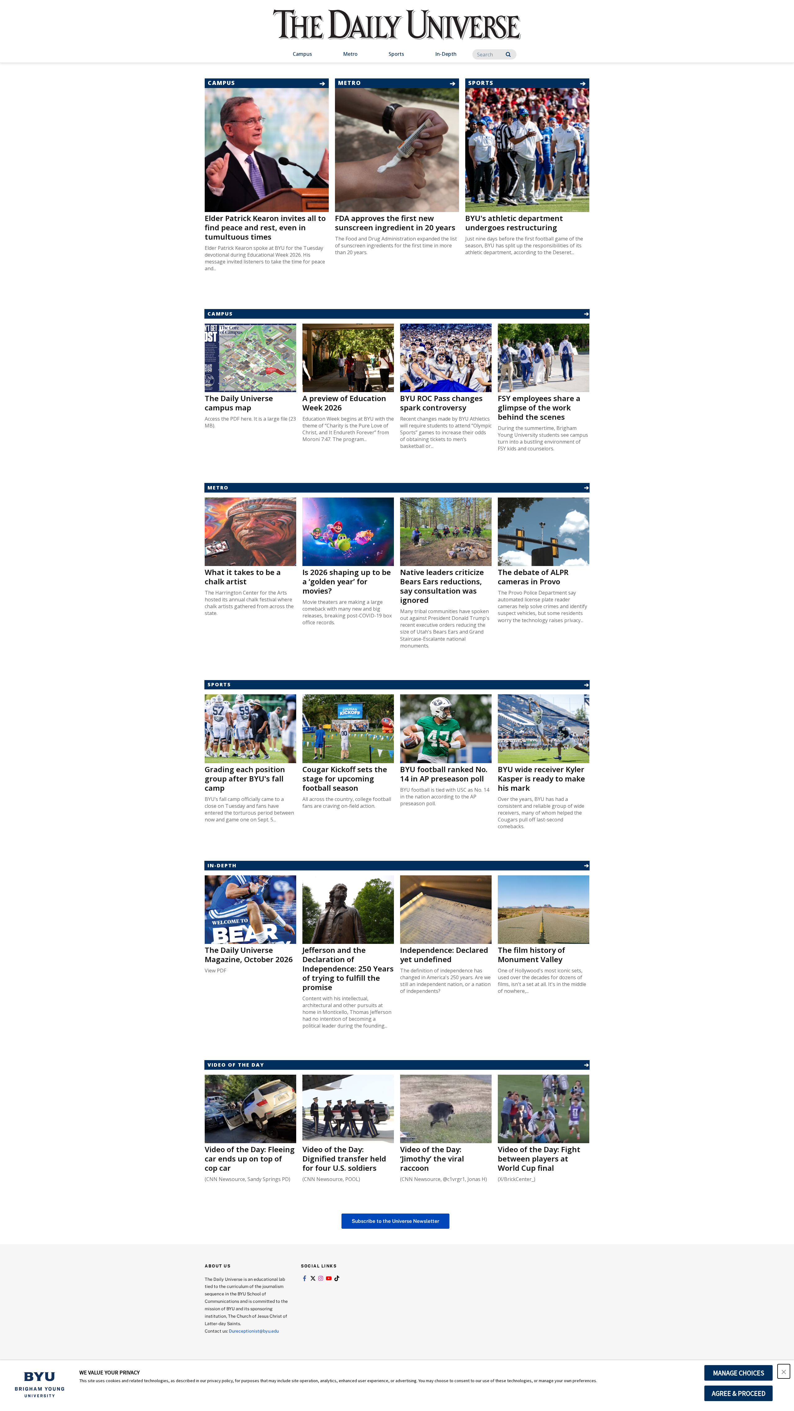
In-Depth (446, 54)
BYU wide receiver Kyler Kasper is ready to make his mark (541, 778)
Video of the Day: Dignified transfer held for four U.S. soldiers (344, 1158)
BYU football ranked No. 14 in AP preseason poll (444, 774)
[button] (784, 1371)
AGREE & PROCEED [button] (738, 1393)
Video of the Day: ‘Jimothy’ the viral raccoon (432, 1158)
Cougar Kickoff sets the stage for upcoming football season (344, 778)
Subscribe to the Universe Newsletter (395, 1221)
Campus (302, 54)
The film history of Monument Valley (531, 954)
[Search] (508, 54)
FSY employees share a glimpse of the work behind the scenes (539, 407)
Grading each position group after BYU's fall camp (245, 778)
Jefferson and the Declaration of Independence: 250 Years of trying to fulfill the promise (348, 968)
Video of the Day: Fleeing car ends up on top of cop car (250, 1158)
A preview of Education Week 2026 (344, 403)
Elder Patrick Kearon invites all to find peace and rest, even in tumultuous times (265, 227)
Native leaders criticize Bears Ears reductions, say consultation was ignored (442, 586)
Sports (396, 54)
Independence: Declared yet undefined (444, 954)
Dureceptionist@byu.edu (254, 1331)
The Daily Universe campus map (239, 403)
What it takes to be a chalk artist (243, 576)
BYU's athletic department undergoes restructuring (514, 222)
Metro (350, 54)
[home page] (397, 31)
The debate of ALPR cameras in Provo (533, 576)
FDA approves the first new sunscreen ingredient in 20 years (395, 222)
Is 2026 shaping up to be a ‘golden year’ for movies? (346, 581)
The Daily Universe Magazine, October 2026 (249, 954)
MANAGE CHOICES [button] (738, 1373)
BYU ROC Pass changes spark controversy (441, 403)
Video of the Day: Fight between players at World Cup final (539, 1158)
